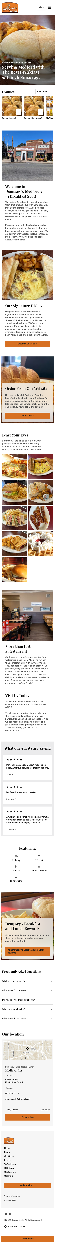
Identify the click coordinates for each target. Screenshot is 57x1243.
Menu (41, 7)
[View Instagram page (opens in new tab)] (10, 1214)
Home (7, 1148)
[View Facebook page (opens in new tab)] (5, 1214)
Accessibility (10, 1200)
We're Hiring (10, 1164)
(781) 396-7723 (12, 1094)
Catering (8, 1176)
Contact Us (10, 1172)
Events (7, 1160)
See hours (45, 1110)
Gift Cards (9, 1168)
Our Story (9, 1156)
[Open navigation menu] (49, 7)
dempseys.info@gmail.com (17, 1100)
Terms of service (12, 1196)
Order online (27, 1117)
